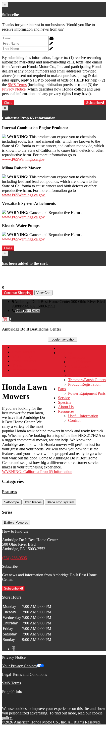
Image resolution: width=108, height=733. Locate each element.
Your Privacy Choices (19, 666)
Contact (74, 420)
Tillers (73, 375)
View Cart (43, 293)
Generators (76, 357)
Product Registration (84, 384)
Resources (66, 411)
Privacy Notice (14, 89)
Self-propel (12, 502)
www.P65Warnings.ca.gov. (23, 159)
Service (64, 398)
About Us (66, 407)
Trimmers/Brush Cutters (87, 380)
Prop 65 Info (12, 691)
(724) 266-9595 (27, 310)
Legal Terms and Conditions (24, 674)
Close (8, 103)
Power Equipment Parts (86, 393)
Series (7, 512)
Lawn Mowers (79, 362)
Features (9, 492)
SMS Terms (17, 85)
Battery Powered (16, 522)
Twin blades (33, 502)
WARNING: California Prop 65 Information (37, 471)
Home (63, 348)
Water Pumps (78, 366)
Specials (64, 402)
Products (65, 353)
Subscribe (93, 103)
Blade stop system (60, 502)
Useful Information (83, 416)
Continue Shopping (17, 293)
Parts (62, 389)
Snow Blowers (80, 371)
